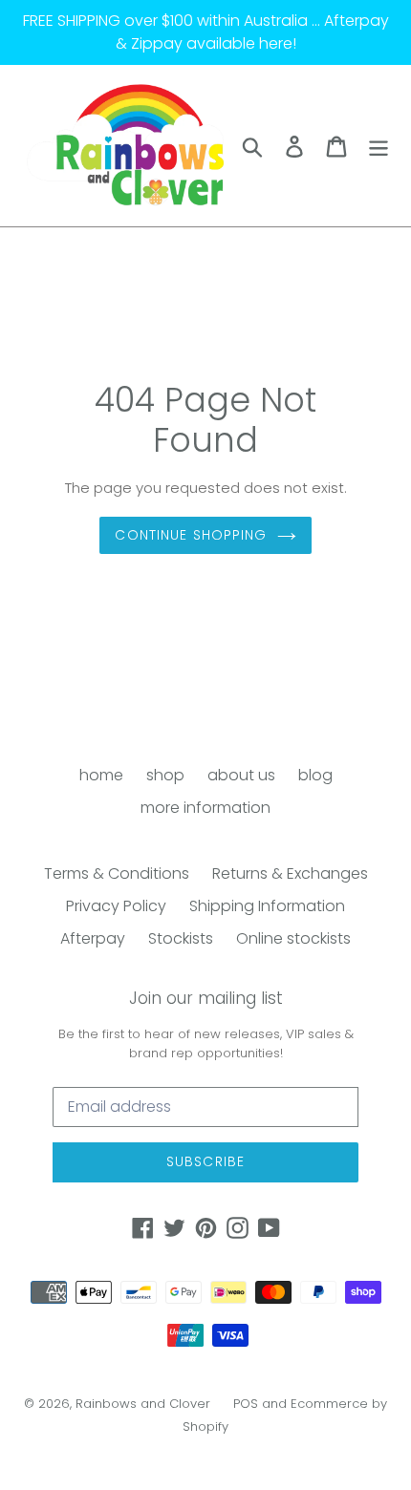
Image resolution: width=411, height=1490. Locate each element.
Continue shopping (191, 534)
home (101, 775)
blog (315, 775)
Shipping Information (267, 906)
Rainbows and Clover (143, 1403)
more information (205, 808)
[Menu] (378, 145)
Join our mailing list (206, 998)
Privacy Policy (116, 906)
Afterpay (92, 938)
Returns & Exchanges (290, 873)
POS (245, 1403)
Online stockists (293, 938)
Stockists (180, 938)
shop (165, 775)
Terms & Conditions (116, 873)
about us (241, 775)
